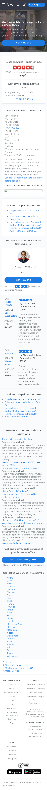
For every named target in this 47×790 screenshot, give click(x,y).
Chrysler (11, 592)
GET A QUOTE (36, 5)
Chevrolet (12, 589)
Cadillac (11, 586)
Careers (11, 696)
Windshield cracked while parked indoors (22, 523)
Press (11, 688)
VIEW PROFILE (23, 267)
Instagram (12, 758)
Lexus (10, 618)
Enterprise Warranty (35, 688)
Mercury (11, 627)
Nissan (10, 633)
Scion (9, 647)
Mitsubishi (12, 630)
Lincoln (10, 621)
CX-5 (12, 465)
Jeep (9, 612)
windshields (15, 543)
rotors (12, 462)
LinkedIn (12, 750)
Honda (10, 604)
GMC (9, 601)
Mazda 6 (9, 353)
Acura (10, 578)
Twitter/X (12, 754)
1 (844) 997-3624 (13, 128)
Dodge (10, 595)
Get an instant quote (23, 560)
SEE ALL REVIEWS (23, 99)
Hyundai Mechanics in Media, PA (26, 228)
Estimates (11, 708)
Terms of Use (35, 703)
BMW (10, 581)
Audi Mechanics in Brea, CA (23, 231)
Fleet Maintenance (12, 692)
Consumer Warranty (35, 684)
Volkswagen (13, 656)
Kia (8, 615)
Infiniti (10, 610)
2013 (32, 462)
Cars (12, 704)
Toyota (10, 653)
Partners (12, 719)
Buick (10, 583)
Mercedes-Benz (15, 624)
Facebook (11, 747)
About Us (11, 684)
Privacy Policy (35, 692)
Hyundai (11, 607)
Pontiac (11, 639)
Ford (9, 598)
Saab (9, 641)
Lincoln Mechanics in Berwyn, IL (25, 222)
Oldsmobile (12, 636)
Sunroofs (13, 491)
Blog (12, 723)
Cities (11, 700)
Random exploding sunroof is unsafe (20, 468)
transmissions (22, 462)
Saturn (10, 644)
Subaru (10, 650)
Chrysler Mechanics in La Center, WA (23, 399)
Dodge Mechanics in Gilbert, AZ (25, 225)
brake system (27, 520)
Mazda (5, 462)
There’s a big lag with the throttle (18, 439)
